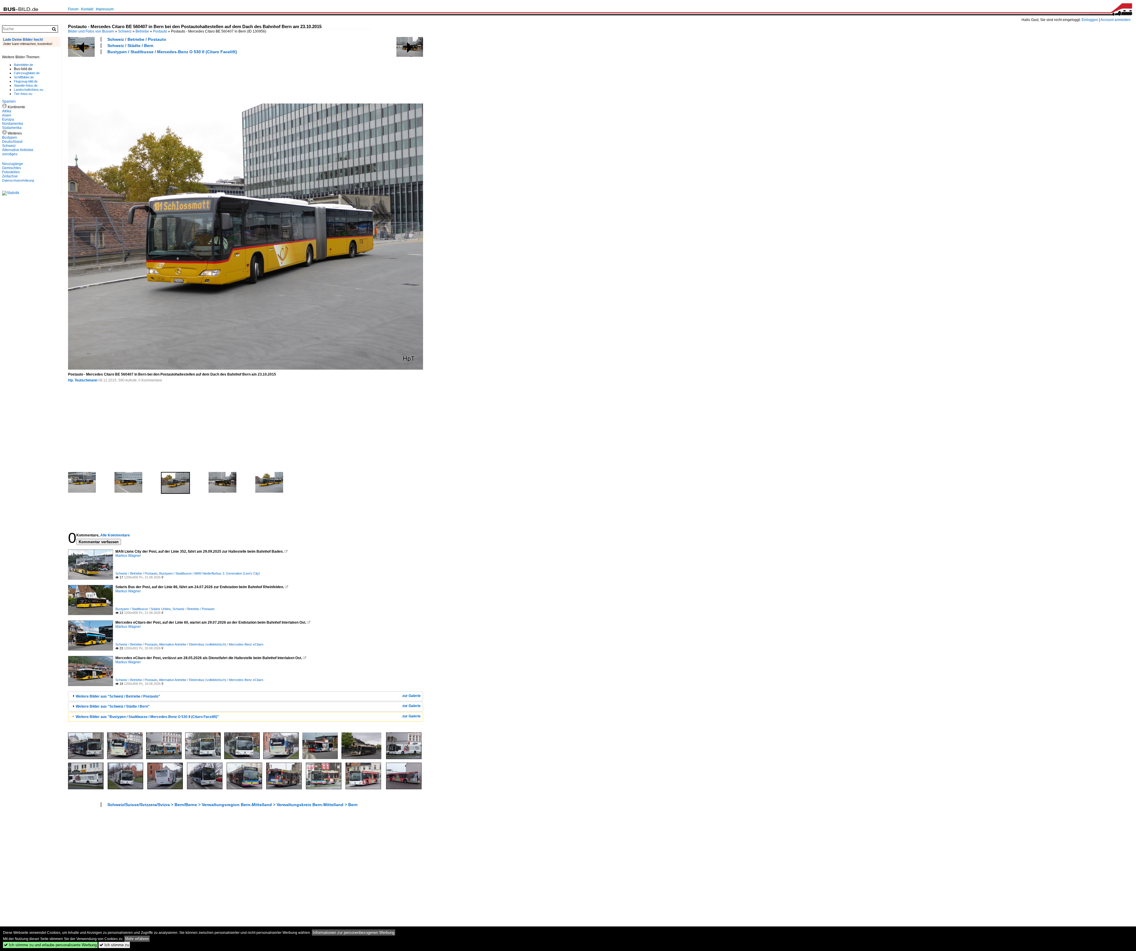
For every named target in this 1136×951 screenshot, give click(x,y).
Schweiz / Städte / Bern (130, 45)
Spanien (9, 101)
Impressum (105, 9)
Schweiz (125, 31)
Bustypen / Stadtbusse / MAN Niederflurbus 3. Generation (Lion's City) (209, 573)
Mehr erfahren (137, 939)
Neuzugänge (12, 164)
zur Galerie (411, 696)
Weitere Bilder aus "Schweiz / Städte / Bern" (113, 706)
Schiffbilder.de (24, 77)
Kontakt (87, 9)
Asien (6, 115)
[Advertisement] (175, 78)
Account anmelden (1115, 20)
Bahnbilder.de (23, 65)
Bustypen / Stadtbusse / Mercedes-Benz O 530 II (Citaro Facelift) (172, 51)
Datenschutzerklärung (18, 180)
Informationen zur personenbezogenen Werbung (353, 932)
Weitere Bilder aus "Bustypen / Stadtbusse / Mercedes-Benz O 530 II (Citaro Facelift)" (147, 717)
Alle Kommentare (115, 535)
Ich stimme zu (114, 945)
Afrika (6, 111)
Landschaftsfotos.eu (28, 89)
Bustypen (9, 137)
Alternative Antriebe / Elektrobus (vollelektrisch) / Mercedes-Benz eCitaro (211, 644)
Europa (8, 119)
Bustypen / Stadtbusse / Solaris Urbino (143, 609)
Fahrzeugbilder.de (27, 73)
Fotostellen (11, 172)
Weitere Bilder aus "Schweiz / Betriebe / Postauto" (118, 696)
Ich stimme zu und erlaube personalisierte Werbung (50, 945)
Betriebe (142, 31)
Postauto (160, 31)
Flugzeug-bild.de (26, 81)
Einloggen (1090, 20)
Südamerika (12, 128)
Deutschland (12, 142)
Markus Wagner (128, 556)
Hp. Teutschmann (82, 380)
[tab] (245, 696)
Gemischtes (11, 168)
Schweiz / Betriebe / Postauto (136, 39)
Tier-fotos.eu (23, 94)
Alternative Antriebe (17, 150)
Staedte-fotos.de (26, 85)
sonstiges (9, 154)
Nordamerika (12, 124)
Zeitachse (10, 176)
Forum (73, 9)
